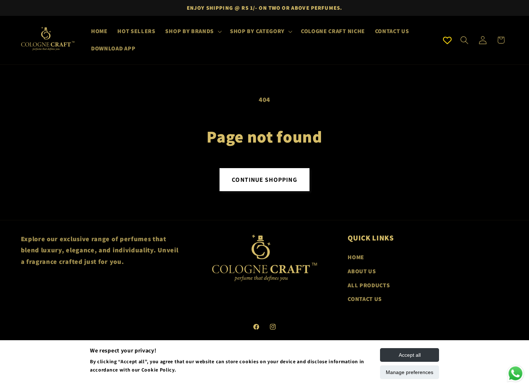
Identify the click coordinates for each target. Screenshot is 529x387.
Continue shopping (264, 179)
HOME (356, 257)
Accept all (410, 355)
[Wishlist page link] (447, 40)
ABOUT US (362, 271)
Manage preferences (409, 372)
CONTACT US (365, 299)
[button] (192, 31)
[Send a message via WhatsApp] (515, 373)
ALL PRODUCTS (369, 285)
